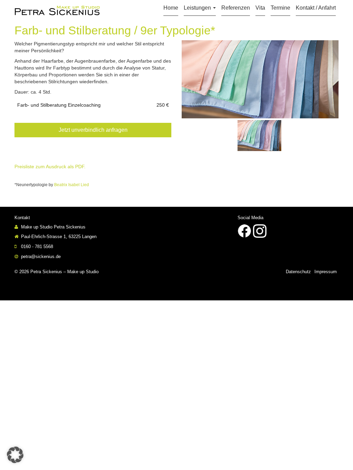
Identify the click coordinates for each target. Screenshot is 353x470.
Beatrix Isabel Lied (71, 184)
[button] (15, 455)
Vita (260, 8)
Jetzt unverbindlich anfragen (93, 130)
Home (170, 8)
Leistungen (198, 8)
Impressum (325, 271)
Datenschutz (298, 271)
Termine (280, 8)
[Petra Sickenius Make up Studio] (57, 10)
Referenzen (235, 8)
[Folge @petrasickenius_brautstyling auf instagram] (259, 230)
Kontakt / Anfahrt (316, 8)
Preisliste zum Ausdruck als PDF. (49, 166)
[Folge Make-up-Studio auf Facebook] (244, 230)
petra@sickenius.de (40, 256)
